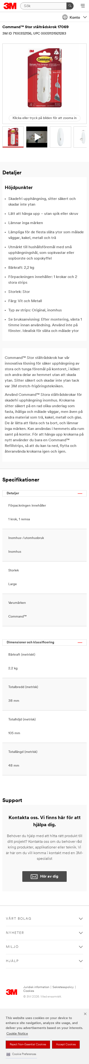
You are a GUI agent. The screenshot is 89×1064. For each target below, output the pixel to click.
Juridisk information (36, 987)
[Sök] (70, 5)
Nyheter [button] (15, 933)
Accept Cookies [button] (66, 1044)
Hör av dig (49, 877)
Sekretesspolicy (63, 987)
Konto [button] (75, 18)
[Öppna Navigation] (83, 6)
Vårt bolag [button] (19, 919)
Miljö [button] (12, 947)
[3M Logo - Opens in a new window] (10, 5)
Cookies (28, 991)
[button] (21, 1054)
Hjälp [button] (12, 961)
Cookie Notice (17, 1034)
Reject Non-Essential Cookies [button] (28, 1044)
